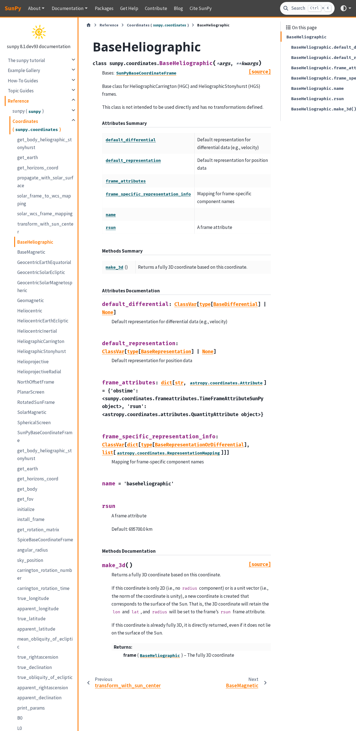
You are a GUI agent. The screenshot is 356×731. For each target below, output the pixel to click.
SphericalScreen (34, 422)
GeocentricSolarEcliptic (41, 272)
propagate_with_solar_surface (45, 182)
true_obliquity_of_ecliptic (45, 677)
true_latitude (31, 619)
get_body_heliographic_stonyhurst (44, 143)
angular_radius (32, 550)
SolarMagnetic (31, 412)
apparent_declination (39, 698)
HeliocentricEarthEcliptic (42, 321)
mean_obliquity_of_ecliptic (45, 643)
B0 (19, 718)
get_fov (25, 499)
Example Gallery (24, 70)
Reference (18, 101)
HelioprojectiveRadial (39, 372)
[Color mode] (345, 8)
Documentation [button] (67, 8)
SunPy (13, 8)
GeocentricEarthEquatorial (44, 262)
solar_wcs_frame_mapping (45, 214)
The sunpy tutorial (26, 60)
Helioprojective (33, 361)
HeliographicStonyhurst (41, 351)
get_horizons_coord (37, 167)
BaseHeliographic (35, 242)
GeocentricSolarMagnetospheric (44, 286)
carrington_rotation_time (43, 588)
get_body (27, 489)
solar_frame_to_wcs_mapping (44, 199)
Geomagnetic (30, 300)
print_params (31, 708)
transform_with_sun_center (45, 228)
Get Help (129, 8)
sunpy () (28, 111)
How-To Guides (23, 80)
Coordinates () (37, 125)
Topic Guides (21, 91)
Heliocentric (29, 310)
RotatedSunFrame (36, 402)
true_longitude (33, 598)
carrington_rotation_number (44, 574)
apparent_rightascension (42, 687)
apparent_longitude (38, 608)
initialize (25, 509)
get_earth (27, 157)
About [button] (34, 8)
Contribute (156, 8)
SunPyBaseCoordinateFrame (44, 436)
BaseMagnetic (31, 252)
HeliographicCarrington (40, 341)
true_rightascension (37, 657)
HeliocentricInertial (37, 331)
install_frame (30, 519)
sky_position (30, 560)
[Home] (88, 25)
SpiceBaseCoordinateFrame (45, 540)
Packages (104, 8)
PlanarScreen (30, 392)
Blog (178, 8)
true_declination (34, 667)
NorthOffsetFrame (35, 382)
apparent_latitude (36, 629)
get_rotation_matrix (38, 530)
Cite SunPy (201, 8)
